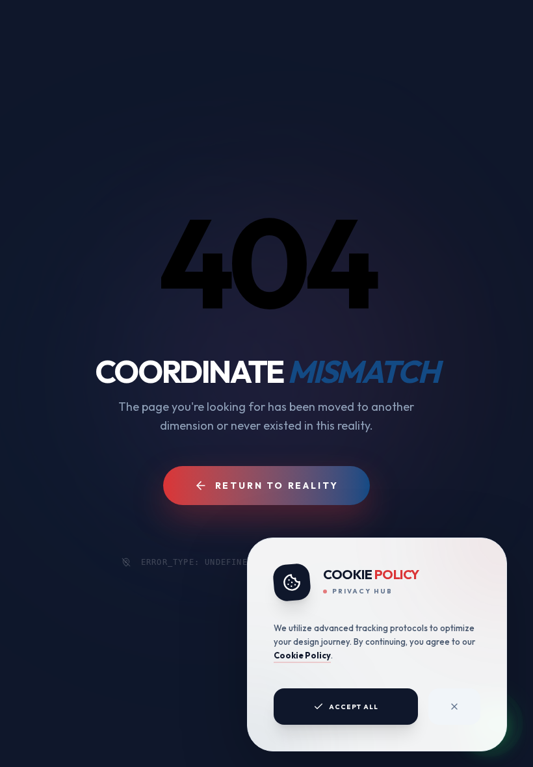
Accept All (353, 707)
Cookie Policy (302, 655)
